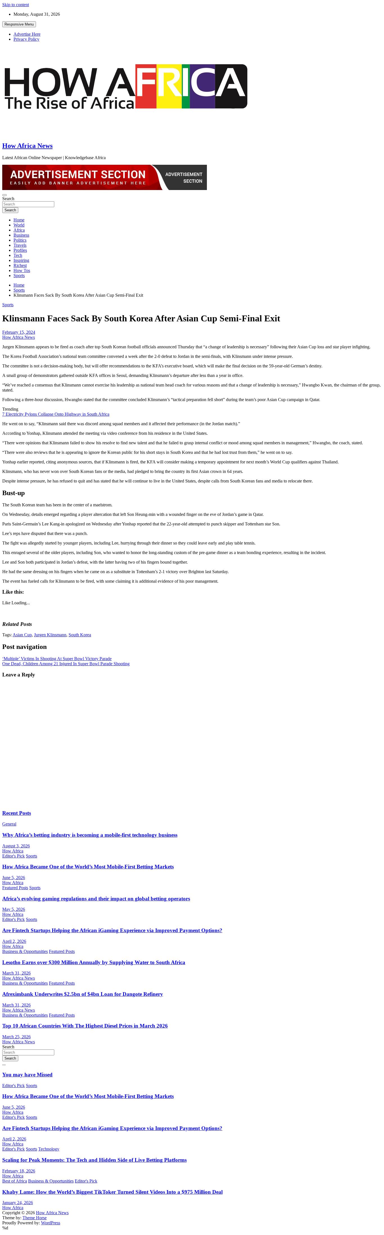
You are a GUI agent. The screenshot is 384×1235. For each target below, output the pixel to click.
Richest (20, 265)
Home (18, 220)
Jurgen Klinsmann (50, 634)
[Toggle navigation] (4, 195)
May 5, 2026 (13, 909)
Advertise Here (26, 34)
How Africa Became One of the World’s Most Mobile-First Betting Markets (88, 867)
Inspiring (21, 260)
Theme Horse (34, 1217)
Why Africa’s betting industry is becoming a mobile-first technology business (89, 835)
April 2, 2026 (14, 941)
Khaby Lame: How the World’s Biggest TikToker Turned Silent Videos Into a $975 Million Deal (112, 1192)
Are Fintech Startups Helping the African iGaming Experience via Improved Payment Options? (112, 930)
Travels (19, 245)
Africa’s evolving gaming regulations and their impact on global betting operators (96, 899)
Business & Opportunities (25, 951)
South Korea (80, 634)
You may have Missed (27, 1075)
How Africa (12, 851)
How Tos (21, 270)
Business (21, 235)
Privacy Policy (26, 39)
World (18, 225)
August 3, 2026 (16, 845)
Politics (19, 240)
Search (8, 198)
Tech (17, 255)
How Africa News (27, 145)
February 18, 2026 (18, 1170)
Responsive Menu (19, 24)
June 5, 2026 (13, 877)
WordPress (50, 1222)
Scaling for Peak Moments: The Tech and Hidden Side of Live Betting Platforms (94, 1160)
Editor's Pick (13, 856)
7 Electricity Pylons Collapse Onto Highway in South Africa (55, 414)
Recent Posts (16, 813)
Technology (48, 1149)
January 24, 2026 (17, 1202)
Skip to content (15, 4)
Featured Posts (15, 887)
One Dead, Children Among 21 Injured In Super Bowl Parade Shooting (66, 663)
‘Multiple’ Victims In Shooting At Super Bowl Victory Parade (57, 658)
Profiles (20, 250)
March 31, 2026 (16, 973)
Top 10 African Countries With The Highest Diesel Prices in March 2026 (85, 1026)
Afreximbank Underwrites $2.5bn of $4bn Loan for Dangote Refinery (82, 994)
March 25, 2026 (16, 1036)
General (9, 824)
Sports (19, 275)
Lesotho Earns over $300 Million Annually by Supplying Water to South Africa (93, 962)
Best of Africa (14, 1181)
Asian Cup (22, 634)
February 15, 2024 (18, 332)
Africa (19, 230)
